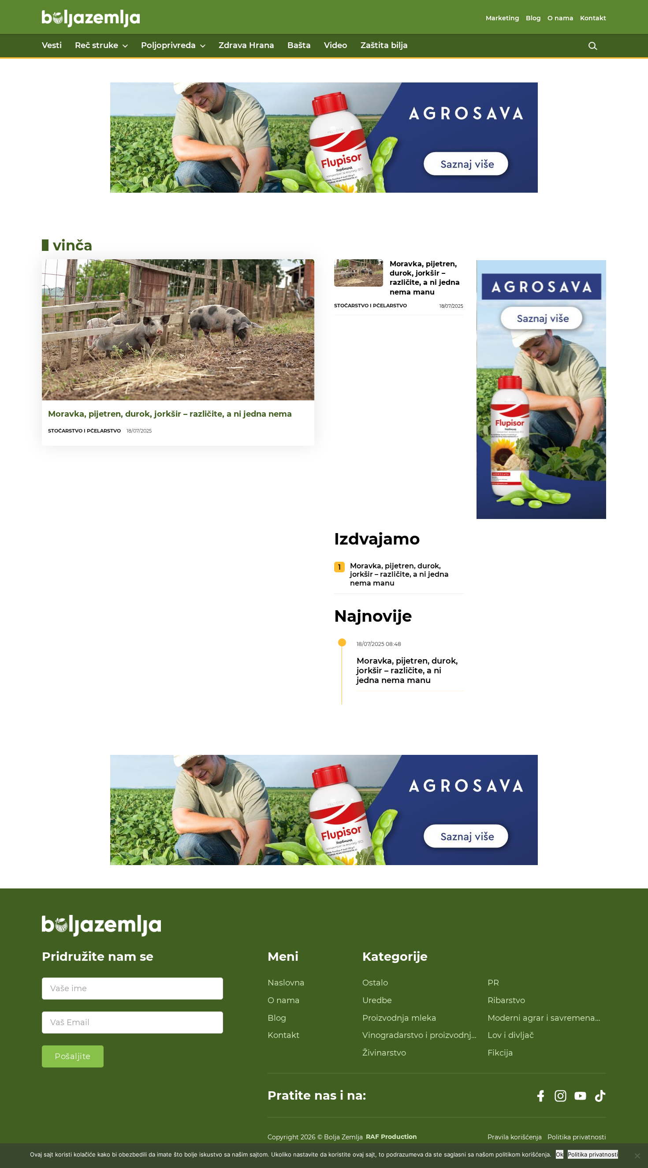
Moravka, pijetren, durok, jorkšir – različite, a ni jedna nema (170, 414)
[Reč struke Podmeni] (125, 46)
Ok (559, 1154)
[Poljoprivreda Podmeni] (202, 46)
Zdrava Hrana (246, 45)
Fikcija (500, 1053)
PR (493, 983)
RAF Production (391, 1137)
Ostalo (375, 983)
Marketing (502, 18)
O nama (560, 18)
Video (335, 45)
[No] (637, 1155)
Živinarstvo (384, 1053)
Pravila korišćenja (515, 1137)
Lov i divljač (511, 1035)
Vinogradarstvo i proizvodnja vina (419, 1035)
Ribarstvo (506, 1000)
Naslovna (286, 983)
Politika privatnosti (576, 1137)
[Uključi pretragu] (593, 46)
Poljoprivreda (168, 45)
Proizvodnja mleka (399, 1018)
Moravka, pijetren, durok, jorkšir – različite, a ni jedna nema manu (425, 277)
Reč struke (96, 45)
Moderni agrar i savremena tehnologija (541, 1018)
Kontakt (593, 18)
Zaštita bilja (384, 45)
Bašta (299, 45)
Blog (533, 18)
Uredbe (377, 1000)
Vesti (52, 45)
